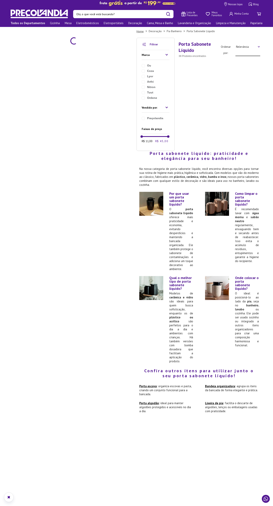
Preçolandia (30, 118)
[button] (30, 54)
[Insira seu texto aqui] (136, 3)
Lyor (25, 76)
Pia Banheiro (49, 31)
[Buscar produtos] (168, 14)
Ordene (27, 97)
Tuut (25, 92)
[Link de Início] (15, 31)
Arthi (25, 81)
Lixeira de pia (158, 256)
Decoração (30, 31)
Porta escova (23, 243)
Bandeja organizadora (164, 243)
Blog (256, 4)
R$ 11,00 (22, 141)
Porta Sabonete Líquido (76, 31)
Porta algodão (24, 256)
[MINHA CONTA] (239, 14)
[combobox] (123, 14)
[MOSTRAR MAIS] (158, 79)
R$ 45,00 (36, 141)
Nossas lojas (235, 4)
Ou (24, 65)
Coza (25, 70)
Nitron (26, 87)
